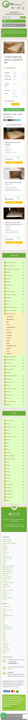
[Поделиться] (23, 1)
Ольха (8, 465)
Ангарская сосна (11, 427)
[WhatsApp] (15, 8)
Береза (8, 439)
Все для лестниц (11, 366)
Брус (8, 304)
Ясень (8, 324)
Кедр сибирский (11, 458)
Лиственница (10, 319)
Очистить (15, 96)
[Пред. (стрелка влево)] (2, 360)
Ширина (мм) (8, 79)
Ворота (8, 398)
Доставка (9, 21)
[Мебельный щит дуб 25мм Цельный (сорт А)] (14, 213)
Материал (7, 72)
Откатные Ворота (11, 401)
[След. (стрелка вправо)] (25, 360)
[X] (9, 120)
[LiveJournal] (11, 120)
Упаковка (7, 90)
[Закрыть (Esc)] (26, 1)
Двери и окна (10, 382)
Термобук (9, 335)
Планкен (9, 297)
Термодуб (9, 332)
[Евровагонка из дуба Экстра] (14, 133)
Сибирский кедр (11, 327)
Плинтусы (9, 363)
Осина (8, 329)
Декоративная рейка (12, 307)
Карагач (9, 348)
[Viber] (18, 8)
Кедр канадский (11, 455)
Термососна (10, 494)
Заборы (9, 404)
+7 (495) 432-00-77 (14, 12)
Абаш (8, 430)
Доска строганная (11, 310)
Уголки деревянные (12, 375)
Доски (8, 288)
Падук (8, 340)
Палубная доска (11, 291)
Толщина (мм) (7, 84)
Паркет (8, 281)
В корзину (15, 104)
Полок (8, 385)
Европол (9, 278)
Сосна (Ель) (10, 316)
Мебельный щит (11, 359)
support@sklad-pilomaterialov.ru (14, 14)
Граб (8, 351)
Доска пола (10, 285)
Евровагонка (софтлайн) (13, 269)
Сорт (6, 93)
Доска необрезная (11, 356)
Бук (7, 443)
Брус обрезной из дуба (13, 182)
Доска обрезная (11, 313)
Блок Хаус (9, 275)
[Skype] (12, 8)
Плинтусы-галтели (11, 388)
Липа (8, 462)
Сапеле (9, 337)
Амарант (9, 353)
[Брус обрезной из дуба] (14, 173)
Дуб (8, 322)
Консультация (11, 25)
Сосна (8, 423)
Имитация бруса (11, 262)
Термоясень (10, 497)
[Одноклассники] (7, 120)
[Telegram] (20, 120)
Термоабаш (10, 484)
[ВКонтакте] (4, 120)
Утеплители (10, 394)
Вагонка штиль (10, 265)
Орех (8, 343)
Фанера (9, 391)
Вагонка (9, 272)
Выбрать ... (14, 162)
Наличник (9, 379)
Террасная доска (11, 294)
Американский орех (12, 345)
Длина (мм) (7, 76)
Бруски (8, 301)
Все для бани (10, 369)
